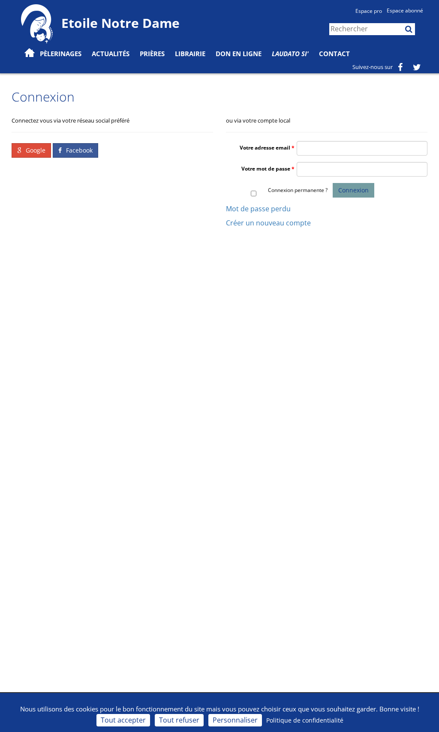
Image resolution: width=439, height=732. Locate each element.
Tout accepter (123, 720)
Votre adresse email (265, 147)
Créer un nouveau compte (268, 223)
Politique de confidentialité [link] (304, 720)
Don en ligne (239, 53)
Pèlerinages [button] (60, 53)
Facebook (78, 150)
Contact (334, 53)
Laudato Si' (290, 53)
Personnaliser (235, 720)
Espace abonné (405, 10)
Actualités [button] (110, 53)
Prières (152, 53)
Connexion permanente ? (298, 190)
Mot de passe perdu (258, 208)
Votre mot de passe (265, 168)
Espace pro (368, 11)
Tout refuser (179, 720)
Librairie (190, 53)
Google (34, 150)
